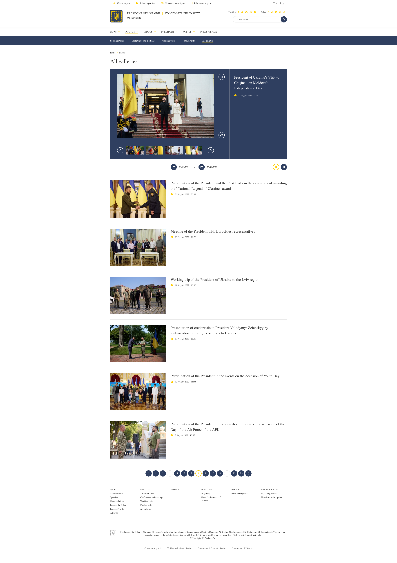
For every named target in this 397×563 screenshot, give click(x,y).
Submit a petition (147, 3)
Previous (120, 150)
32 (234, 473)
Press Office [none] (209, 31)
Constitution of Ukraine (242, 548)
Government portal (153, 548)
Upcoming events (269, 493)
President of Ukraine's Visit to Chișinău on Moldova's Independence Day (256, 83)
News (113, 489)
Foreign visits (189, 40)
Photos (122, 52)
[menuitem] (116, 31)
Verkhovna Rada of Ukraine (179, 548)
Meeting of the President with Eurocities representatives (213, 231)
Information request (202, 3)
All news (114, 512)
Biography (205, 493)
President (207, 489)
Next (211, 150)
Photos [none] (130, 31)
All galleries (207, 40)
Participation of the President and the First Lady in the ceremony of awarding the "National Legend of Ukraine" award (229, 186)
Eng (282, 3)
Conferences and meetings (143, 40)
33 (241, 473)
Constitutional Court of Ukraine (212, 548)
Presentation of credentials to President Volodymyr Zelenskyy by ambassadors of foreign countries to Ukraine (219, 330)
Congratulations (117, 501)
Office (235, 489)
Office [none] (187, 31)
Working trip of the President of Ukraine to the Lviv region (215, 279)
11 (220, 473)
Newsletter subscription (175, 3)
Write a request (123, 3)
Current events (116, 493)
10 (212, 473)
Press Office (269, 489)
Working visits (168, 40)
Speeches (114, 497)
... (170, 473)
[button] (243, 12)
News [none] (114, 31)
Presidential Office (118, 504)
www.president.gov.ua (213, 535)
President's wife (117, 508)
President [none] (168, 31)
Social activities (117, 40)
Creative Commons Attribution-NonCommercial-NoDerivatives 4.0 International (236, 531)
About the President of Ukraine (211, 499)
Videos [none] (148, 31)
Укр (275, 3)
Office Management (239, 493)
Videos (175, 489)
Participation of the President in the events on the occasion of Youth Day (225, 375)
